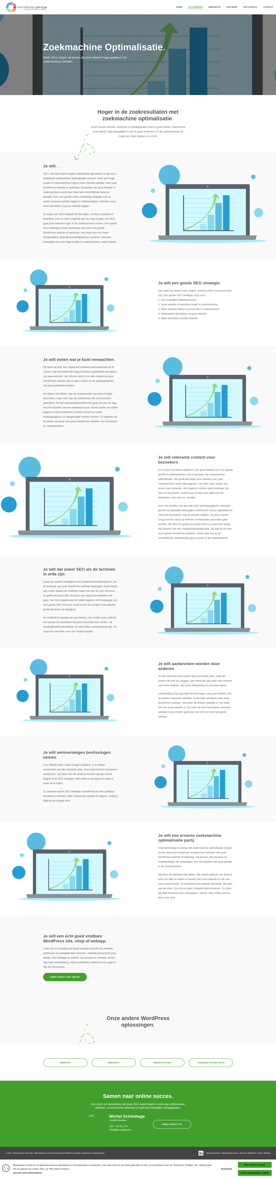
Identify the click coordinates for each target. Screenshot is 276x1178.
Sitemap (267, 1153)
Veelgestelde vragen (230, 1153)
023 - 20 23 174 (118, 1126)
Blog (260, 1153)
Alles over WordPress (248, 1153)
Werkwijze (214, 7)
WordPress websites (73, 1153)
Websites (65, 1063)
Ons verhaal (250, 7)
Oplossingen (195, 7)
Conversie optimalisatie (211, 1063)
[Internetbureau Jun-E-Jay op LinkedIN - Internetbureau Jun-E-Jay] (201, 1153)
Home (179, 7)
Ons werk (231, 7)
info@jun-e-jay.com (120, 1129)
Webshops (113, 1063)
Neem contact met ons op (65, 977)
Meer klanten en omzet (43, 1153)
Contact (268, 7)
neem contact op (172, 1124)
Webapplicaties (162, 1063)
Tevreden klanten (213, 1153)
